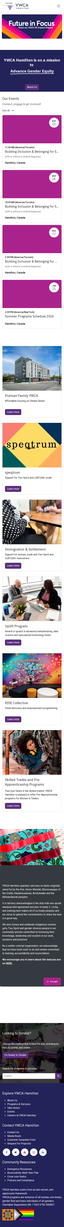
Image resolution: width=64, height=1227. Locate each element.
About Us (32, 87)
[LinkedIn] (43, 1152)
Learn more (13, 412)
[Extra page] (15, 1152)
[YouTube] (24, 1152)
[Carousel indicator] (29, 44)
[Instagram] (33, 1152)
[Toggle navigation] (58, 6)
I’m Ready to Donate (15, 1055)
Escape (54, 981)
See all (6, 110)
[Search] (58, 1076)
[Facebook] (6, 1152)
